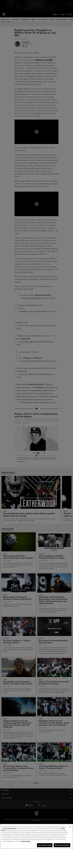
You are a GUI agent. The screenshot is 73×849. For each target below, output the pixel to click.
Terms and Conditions (10, 828)
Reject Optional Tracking (62, 845)
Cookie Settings (25, 841)
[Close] (70, 827)
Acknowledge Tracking (44, 845)
